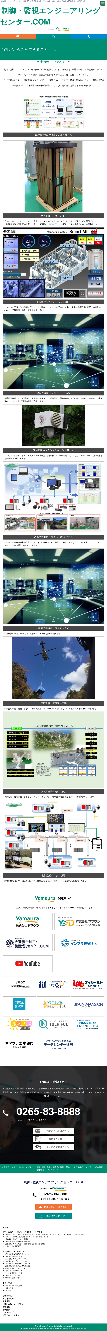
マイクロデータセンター (13, 1256)
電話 (89, 36)
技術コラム (7, 1295)
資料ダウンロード (53, 36)
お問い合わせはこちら (18, 36)
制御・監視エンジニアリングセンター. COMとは (22, 1231)
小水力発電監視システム (13, 1273)
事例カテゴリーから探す (13, 1285)
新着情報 (6, 1309)
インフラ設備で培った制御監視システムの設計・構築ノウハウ (26, 1236)
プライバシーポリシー (12, 1315)
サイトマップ (8, 1312)
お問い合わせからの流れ (13, 1304)
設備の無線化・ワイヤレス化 (15, 1268)
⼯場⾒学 (6, 1301)
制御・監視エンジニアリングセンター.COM (53, 1182)
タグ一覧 (8, 1290)
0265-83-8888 (48, 1111)
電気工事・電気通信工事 (13, 1270)
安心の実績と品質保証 (13, 1246)
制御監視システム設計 (13, 1275)
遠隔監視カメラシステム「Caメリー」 (18, 1263)
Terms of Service (76, 1328)
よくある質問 (8, 1298)
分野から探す (10, 1288)
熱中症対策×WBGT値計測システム (17, 1254)
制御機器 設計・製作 (12, 1277)
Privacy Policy (62, 1328)
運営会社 (6, 1306)
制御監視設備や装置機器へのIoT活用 (18, 1241)
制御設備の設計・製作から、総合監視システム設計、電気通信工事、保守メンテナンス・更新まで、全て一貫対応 (44, 1234)
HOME (5, 1227)
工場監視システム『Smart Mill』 (16, 1259)
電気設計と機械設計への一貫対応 (16, 1239)
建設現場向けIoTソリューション (16, 1261)
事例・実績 (7, 1283)
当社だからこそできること (13, 1251)
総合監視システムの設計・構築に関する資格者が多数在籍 (25, 1244)
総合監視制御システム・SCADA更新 (18, 1266)
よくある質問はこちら (58, 1147)
